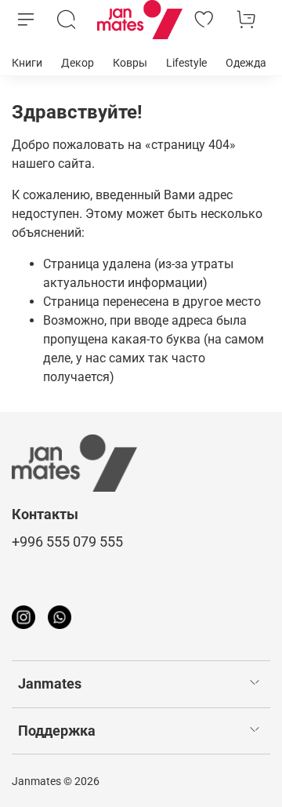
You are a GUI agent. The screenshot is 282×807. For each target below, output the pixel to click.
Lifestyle (186, 62)
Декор (77, 62)
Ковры (130, 62)
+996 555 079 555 (67, 542)
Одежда (246, 62)
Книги (27, 62)
